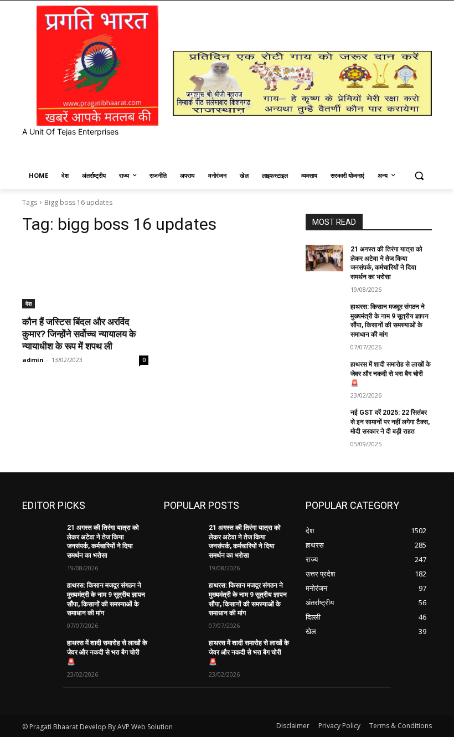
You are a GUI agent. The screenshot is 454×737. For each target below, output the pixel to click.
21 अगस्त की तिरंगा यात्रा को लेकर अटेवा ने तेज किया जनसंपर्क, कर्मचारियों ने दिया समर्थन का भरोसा (103, 541)
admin (33, 359)
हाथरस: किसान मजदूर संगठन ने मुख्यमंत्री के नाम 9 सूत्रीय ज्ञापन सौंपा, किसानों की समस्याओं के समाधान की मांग (389, 320)
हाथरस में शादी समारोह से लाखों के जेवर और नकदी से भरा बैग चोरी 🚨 (390, 373)
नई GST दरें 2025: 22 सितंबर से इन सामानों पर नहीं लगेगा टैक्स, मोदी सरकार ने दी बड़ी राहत (390, 422)
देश (28, 303)
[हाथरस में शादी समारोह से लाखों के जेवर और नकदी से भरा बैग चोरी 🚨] (324, 373)
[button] (419, 176)
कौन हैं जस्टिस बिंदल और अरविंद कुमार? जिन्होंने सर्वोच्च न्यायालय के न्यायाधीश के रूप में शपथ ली (79, 334)
